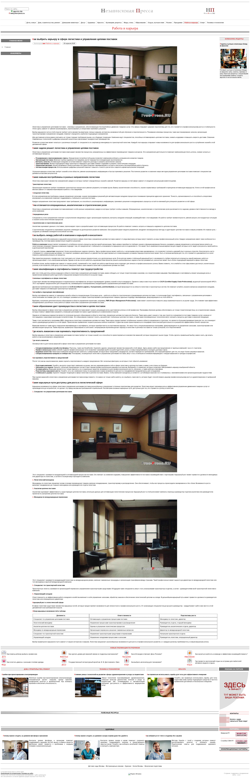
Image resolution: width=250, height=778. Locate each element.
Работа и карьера (191, 23)
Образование (141, 23)
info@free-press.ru (18, 13)
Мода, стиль (128, 23)
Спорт (202, 23)
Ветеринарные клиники (114, 766)
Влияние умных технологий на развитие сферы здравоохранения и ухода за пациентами (109, 674)
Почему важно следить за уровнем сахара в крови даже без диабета (101, 736)
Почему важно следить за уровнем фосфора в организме (25, 736)
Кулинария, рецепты (114, 23)
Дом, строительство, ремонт (49, 23)
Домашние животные (70, 23)
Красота (100, 23)
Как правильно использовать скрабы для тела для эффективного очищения (176, 674)
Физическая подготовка (153, 766)
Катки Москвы (138, 766)
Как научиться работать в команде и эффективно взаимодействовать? (221, 654)
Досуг (83, 23)
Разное (169, 23)
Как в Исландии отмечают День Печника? (146, 654)
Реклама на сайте (27, 773)
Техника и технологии (215, 23)
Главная (8, 47)
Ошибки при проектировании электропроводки (20, 674)
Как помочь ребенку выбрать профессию (22, 654)
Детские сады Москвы (96, 766)
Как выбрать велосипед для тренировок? (146, 662)
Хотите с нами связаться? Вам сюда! (238, 720)
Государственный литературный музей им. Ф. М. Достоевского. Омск (94, 662)
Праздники (178, 23)
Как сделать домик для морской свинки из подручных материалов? (93, 654)
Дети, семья (31, 23)
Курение (128, 766)
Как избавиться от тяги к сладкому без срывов (164, 736)
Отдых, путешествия (156, 23)
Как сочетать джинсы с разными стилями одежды (25, 662)
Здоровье (91, 23)
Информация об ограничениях (11, 773)
